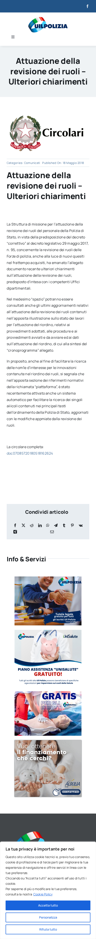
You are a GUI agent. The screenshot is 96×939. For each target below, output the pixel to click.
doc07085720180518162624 (30, 453)
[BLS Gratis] (48, 693)
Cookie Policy (43, 894)
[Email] (52, 532)
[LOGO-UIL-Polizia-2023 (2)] (48, 18)
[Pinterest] (72, 525)
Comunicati (32, 163)
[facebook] (87, 6)
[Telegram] (56, 525)
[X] (23, 525)
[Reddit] (32, 525)
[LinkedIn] (40, 525)
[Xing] (15, 532)
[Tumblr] (64, 525)
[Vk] (81, 525)
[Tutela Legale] (48, 578)
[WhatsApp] (48, 525)
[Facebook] (15, 525)
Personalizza (48, 917)
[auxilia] (48, 742)
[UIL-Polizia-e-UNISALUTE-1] (48, 631)
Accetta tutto (48, 905)
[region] (48, 890)
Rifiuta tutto (48, 929)
